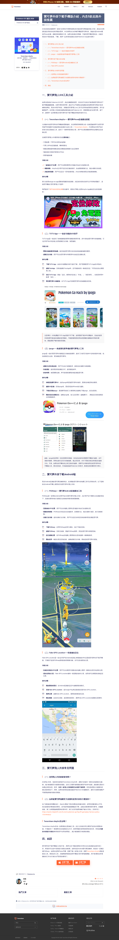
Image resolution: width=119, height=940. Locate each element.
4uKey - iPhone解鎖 (56, 925)
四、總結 (48, 85)
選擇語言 (18, 927)
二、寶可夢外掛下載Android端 (55, 59)
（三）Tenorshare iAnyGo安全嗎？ (58, 81)
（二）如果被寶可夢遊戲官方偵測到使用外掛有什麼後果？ (66, 77)
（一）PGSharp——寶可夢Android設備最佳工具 (62, 62)
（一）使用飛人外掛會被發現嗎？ (58, 74)
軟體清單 (66, 6)
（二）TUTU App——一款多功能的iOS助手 (61, 51)
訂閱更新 (70, 931)
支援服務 (99, 6)
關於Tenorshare (72, 922)
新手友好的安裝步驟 (56, 189)
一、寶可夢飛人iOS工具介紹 (54, 44)
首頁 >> (20, 901)
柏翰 (43, 25)
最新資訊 (90, 6)
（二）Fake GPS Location (55, 66)
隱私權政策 (17, 937)
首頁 (59, 6)
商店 (83, 6)
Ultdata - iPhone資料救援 (57, 931)
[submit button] (35, 922)
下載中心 (75, 6)
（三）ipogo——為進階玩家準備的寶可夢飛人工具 (63, 54)
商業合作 (70, 928)
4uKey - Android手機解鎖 (57, 928)
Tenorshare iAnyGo (81, 127)
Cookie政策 (33, 937)
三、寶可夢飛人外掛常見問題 (54, 70)
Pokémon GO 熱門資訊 (23, 22)
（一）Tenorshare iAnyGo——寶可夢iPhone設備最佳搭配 (65, 47)
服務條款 (26, 937)
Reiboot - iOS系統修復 (56, 922)
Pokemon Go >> (26, 901)
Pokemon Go (54, 25)
